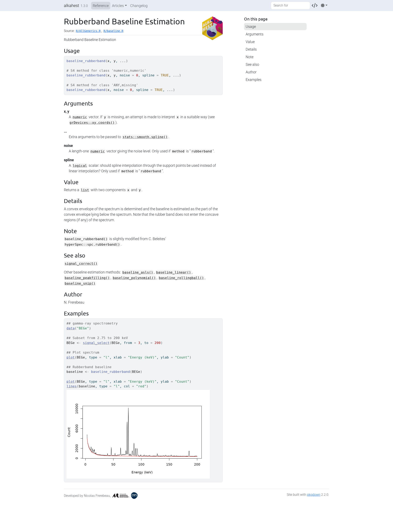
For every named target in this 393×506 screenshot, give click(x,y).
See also (252, 64)
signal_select (96, 343)
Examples (253, 79)
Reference (101, 5)
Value (250, 42)
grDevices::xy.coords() (92, 123)
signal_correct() (81, 263)
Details (251, 49)
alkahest (71, 5)
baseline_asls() (137, 272)
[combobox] (290, 5)
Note (249, 57)
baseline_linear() (173, 272)
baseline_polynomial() (134, 278)
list (85, 190)
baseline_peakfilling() (87, 278)
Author (251, 72)
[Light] (324, 5)
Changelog (139, 5)
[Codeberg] (314, 5)
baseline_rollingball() (181, 278)
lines (72, 386)
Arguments (254, 34)
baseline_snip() (80, 283)
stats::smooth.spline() (145, 137)
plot (71, 357)
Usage (251, 26)
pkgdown (313, 495)
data (71, 328)
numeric (80, 117)
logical (80, 166)
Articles (118, 5)
